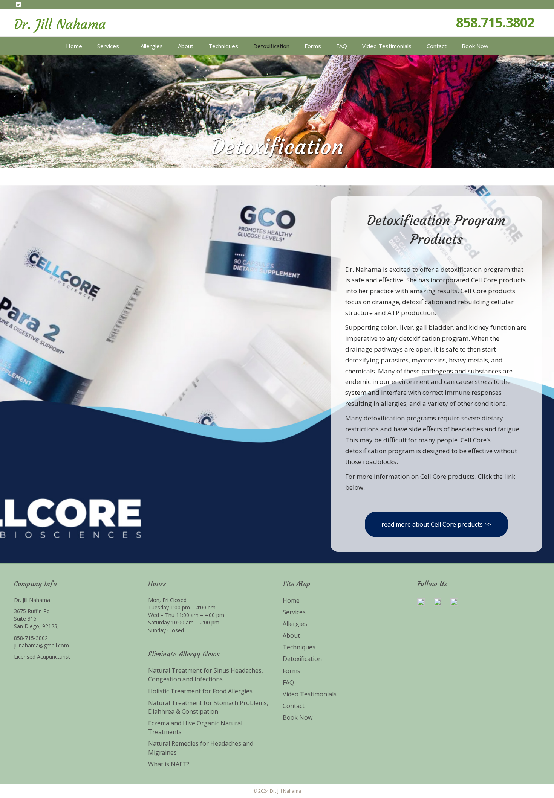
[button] (436, 524)
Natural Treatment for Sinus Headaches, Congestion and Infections (205, 674)
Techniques (223, 46)
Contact (437, 46)
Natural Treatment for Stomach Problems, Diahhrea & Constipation (208, 707)
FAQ (341, 46)
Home (74, 46)
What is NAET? (169, 764)
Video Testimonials (387, 46)
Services (108, 46)
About (185, 46)
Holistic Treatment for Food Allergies (200, 691)
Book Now (475, 46)
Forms (313, 46)
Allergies (152, 46)
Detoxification (271, 46)
